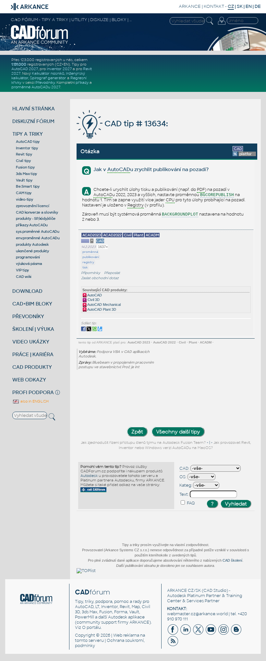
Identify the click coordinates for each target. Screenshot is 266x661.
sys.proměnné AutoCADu (37, 231)
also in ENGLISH (34, 401)
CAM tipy (23, 193)
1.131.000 (18, 64)
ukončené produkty (32, 251)
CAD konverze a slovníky (37, 212)
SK (240, 6)
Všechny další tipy (178, 432)
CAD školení (232, 560)
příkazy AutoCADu (32, 225)
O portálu (91, 627)
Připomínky (90, 273)
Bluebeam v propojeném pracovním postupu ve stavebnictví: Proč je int (116, 364)
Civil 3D (93, 300)
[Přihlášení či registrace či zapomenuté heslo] (221, 24)
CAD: (184, 468)
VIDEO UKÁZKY (30, 342)
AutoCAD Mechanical (104, 304)
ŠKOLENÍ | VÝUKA (33, 329)
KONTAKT (214, 6)
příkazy (82, 82)
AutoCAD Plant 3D (101, 309)
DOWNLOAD (27, 291)
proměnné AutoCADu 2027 (35, 87)
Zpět (137, 432)
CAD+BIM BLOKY (32, 304)
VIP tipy (22, 270)
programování (28, 257)
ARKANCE (190, 6)
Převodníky (45, 82)
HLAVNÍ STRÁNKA (33, 109)
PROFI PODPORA (33, 392)
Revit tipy (24, 154)
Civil (182, 342)
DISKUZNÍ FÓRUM (33, 121)
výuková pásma (29, 263)
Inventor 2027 (59, 69)
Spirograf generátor (48, 78)
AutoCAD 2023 (138, 342)
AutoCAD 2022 (164, 342)
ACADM (206, 342)
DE (258, 6)
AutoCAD (94, 295)
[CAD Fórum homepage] (39, 43)
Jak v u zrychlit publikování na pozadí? (151, 169)
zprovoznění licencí (32, 206)
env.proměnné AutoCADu (38, 238)
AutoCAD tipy (28, 141)
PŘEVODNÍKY (28, 316)
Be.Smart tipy (28, 186)
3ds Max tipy (26, 173)
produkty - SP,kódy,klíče (35, 218)
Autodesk (89, 475)
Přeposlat (112, 273)
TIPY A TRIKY (27, 134)
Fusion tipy (25, 167)
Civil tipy (23, 160)
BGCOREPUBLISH (217, 195)
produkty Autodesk (32, 244)
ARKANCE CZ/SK (184, 590)
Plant (193, 342)
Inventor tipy (27, 148)
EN (249, 6)
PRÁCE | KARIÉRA (33, 354)
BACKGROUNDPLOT (180, 214)
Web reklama (126, 635)
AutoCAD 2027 (24, 69)
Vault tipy (24, 180)
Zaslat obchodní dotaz (100, 278)
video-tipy (24, 199)
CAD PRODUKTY (32, 367)
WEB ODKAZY (29, 380)
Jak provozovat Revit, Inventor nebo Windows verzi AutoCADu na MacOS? (185, 445)
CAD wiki (23, 276)
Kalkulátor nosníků (48, 73)
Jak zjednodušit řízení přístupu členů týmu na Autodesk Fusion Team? (143, 443)
